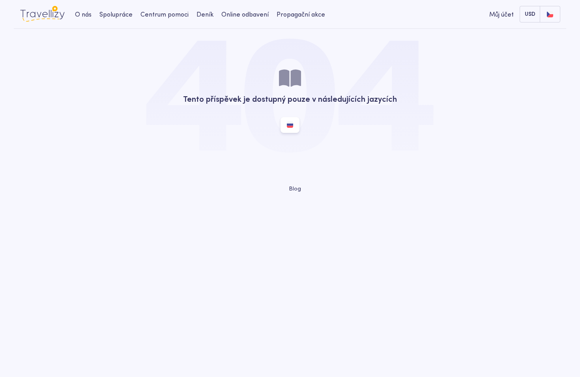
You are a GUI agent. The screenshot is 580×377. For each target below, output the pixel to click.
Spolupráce (116, 14)
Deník (204, 14)
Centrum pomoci (164, 14)
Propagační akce (301, 14)
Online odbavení (245, 14)
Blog (294, 188)
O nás (83, 14)
